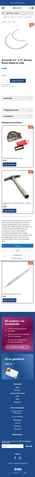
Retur (17, 399)
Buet (14, 22)
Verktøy (4, 22)
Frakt (17, 396)
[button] (30, 27)
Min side (17, 390)
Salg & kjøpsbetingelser (17, 393)
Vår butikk (17, 429)
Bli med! (29, 446)
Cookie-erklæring (16, 258)
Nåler (9, 22)
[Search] (3, 13)
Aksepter (17, 246)
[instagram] (20, 458)
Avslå (17, 250)
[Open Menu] (3, 8)
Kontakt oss (17, 426)
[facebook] (15, 458)
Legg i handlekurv (18, 81)
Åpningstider (17, 420)
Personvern (17, 402)
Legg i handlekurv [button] (9, 164)
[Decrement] (3, 81)
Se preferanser (17, 255)
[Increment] (7, 81)
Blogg (17, 387)
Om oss (17, 423)
